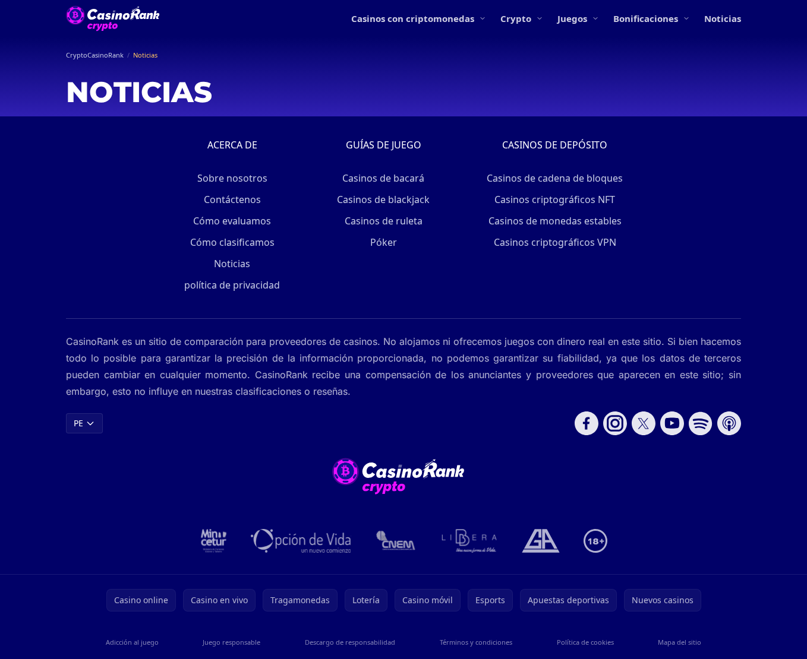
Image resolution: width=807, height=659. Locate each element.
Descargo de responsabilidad (350, 642)
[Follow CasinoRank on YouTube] (672, 423)
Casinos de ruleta (384, 220)
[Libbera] (470, 541)
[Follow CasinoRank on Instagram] (615, 423)
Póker (383, 242)
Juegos (572, 18)
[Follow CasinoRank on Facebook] (586, 423)
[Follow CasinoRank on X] (643, 423)
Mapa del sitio (679, 642)
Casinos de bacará (383, 178)
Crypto (515, 18)
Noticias (722, 18)
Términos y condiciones (476, 642)
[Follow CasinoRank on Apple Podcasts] (729, 423)
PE (78, 423)
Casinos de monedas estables (555, 220)
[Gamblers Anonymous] (541, 541)
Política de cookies (585, 642)
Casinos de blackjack (383, 199)
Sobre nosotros (232, 178)
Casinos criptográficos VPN (555, 242)
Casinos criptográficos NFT (554, 199)
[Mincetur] (213, 541)
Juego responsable (231, 642)
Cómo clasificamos (232, 242)
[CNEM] (396, 541)
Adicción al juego (132, 642)
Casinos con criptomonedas (412, 18)
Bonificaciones (645, 18)
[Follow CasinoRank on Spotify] (701, 423)
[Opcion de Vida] (301, 541)
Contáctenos (232, 199)
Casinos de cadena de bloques (555, 178)
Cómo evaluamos (232, 220)
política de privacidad (232, 285)
